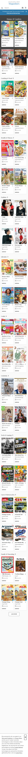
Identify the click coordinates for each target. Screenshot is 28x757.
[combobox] (11, 8)
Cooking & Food (7, 78)
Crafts (3, 316)
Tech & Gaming (6, 435)
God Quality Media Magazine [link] (7, 455)
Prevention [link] (4, 157)
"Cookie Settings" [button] (18, 747)
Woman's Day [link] (18, 304)
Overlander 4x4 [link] (18, 514)
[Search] (2, 8)
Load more (14, 614)
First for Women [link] (6, 304)
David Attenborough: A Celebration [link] (20, 395)
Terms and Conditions (7, 738)
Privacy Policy (18, 738)
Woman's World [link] (6, 276)
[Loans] (22, 8)
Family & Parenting (8, 554)
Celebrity (4, 376)
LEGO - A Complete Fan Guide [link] (20, 483)
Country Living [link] (5, 66)
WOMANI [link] (17, 423)
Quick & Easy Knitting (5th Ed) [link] (20, 336)
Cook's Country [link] (6, 126)
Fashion (4, 197)
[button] (12, 39)
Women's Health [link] (6, 185)
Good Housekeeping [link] (20, 276)
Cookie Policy (18, 753)
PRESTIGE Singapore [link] (7, 245)
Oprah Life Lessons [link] (6, 423)
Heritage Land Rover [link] (7, 514)
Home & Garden (14, 19)
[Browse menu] (25, 8)
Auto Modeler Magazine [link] (20, 542)
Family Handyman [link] (19, 66)
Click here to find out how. (13, 13)
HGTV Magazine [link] (6, 38)
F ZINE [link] (3, 217)
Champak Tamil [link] (18, 602)
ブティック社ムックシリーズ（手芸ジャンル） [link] (20, 364)
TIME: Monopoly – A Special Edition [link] (7, 574)
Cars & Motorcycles (8, 495)
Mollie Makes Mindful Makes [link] (7, 364)
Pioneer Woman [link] (19, 185)
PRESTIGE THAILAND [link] (20, 217)
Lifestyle (4, 257)
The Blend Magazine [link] (20, 574)
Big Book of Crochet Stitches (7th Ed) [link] (7, 336)
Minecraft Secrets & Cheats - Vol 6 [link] (7, 483)
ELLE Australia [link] (18, 245)
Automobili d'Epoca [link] (7, 542)
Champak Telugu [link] (6, 602)
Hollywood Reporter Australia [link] (7, 395)
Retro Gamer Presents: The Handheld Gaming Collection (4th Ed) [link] (20, 455)
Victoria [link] (17, 126)
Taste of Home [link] (5, 98)
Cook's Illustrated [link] (19, 98)
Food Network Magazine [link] (20, 38)
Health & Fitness (7, 138)
